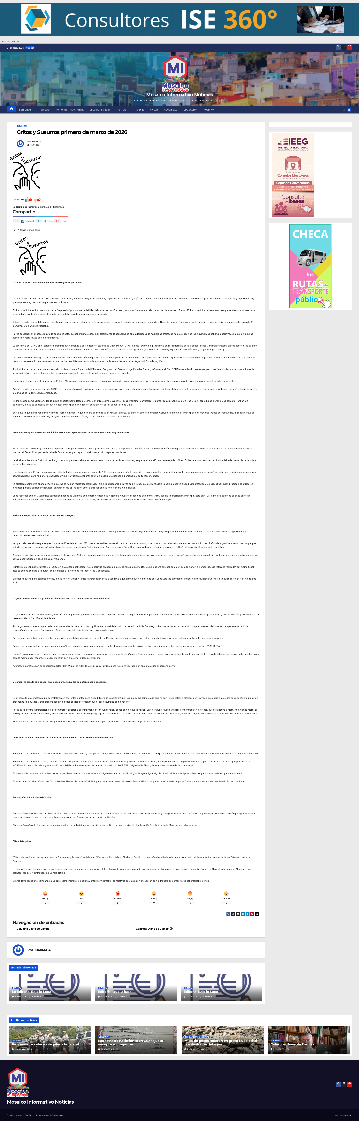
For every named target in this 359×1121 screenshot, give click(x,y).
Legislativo (104, 1037)
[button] (179, 19)
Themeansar (58, 1115)
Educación (190, 110)
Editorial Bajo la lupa (114, 992)
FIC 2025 (139, 110)
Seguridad (171, 110)
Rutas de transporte (70, 110)
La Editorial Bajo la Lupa (31, 992)
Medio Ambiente (191, 1037)
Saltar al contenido (10, 41)
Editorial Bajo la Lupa (201, 992)
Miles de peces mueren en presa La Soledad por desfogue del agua (220, 1042)
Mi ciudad (44, 110)
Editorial (25, 110)
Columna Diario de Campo (152, 928)
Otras (122, 110)
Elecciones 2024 (100, 110)
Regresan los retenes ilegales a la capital (45, 1044)
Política (209, 110)
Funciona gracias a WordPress (21, 1115)
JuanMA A (36, 141)
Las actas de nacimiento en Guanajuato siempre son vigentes (130, 1042)
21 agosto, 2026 (23, 1049)
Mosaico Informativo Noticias (179, 95)
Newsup (45, 1115)
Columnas (275, 1040)
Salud (154, 110)
